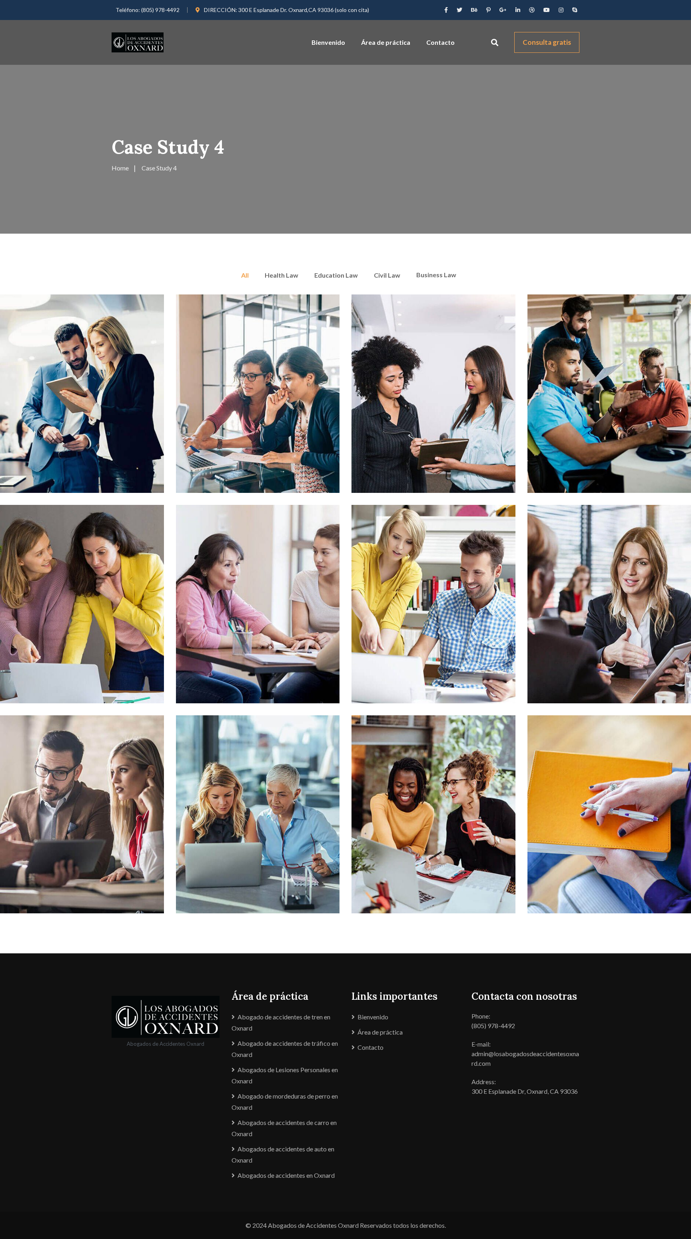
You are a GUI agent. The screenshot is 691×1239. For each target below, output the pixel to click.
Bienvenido (328, 42)
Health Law (281, 275)
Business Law (436, 274)
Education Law (336, 275)
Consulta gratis (547, 42)
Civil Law (387, 275)
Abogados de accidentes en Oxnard (286, 1175)
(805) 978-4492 (160, 9)
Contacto (440, 42)
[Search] (494, 42)
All (245, 275)
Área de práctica (385, 42)
